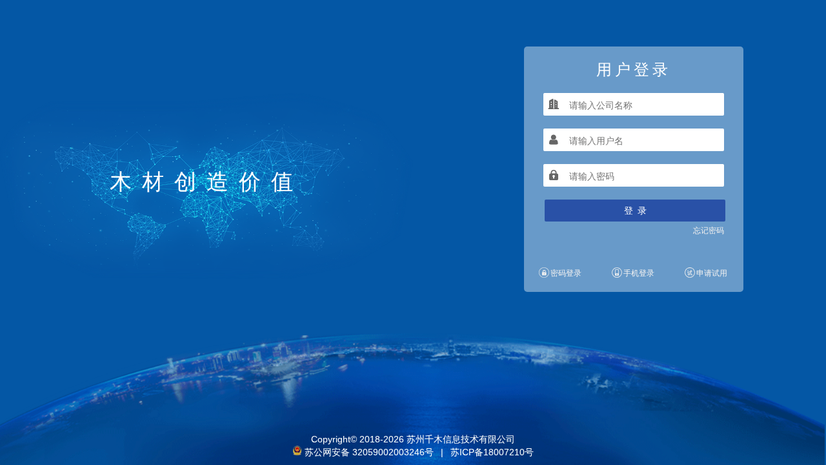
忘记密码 (708, 230)
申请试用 (711, 273)
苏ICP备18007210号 (492, 452)
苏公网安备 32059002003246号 (369, 452)
